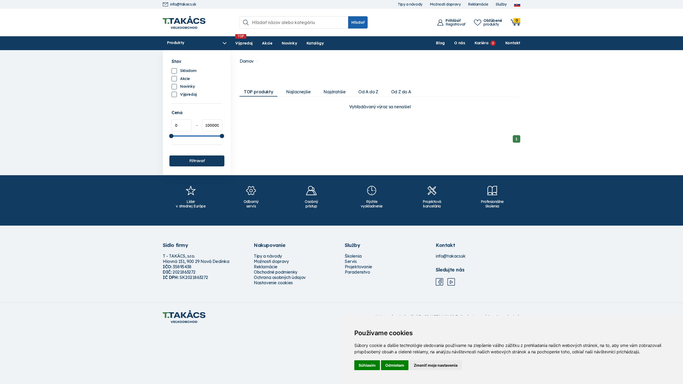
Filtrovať (196, 160)
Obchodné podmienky (275, 272)
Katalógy (315, 43)
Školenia (353, 256)
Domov (247, 61)
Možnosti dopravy (445, 4)
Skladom (188, 70)
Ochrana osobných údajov (280, 277)
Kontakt (512, 43)
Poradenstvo (357, 272)
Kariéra (481, 43)
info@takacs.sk (183, 4)
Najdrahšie (334, 91)
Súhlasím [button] (367, 365)
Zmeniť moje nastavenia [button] (436, 365)
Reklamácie (478, 4)
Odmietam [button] (394, 365)
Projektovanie (358, 266)
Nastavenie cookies (273, 282)
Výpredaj (244, 43)
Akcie (267, 43)
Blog (440, 43)
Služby (501, 4)
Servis (351, 261)
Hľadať (357, 22)
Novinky (289, 43)
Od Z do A (401, 91)
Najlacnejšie (298, 91)
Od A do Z (368, 91)
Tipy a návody (410, 4)
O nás (459, 43)
